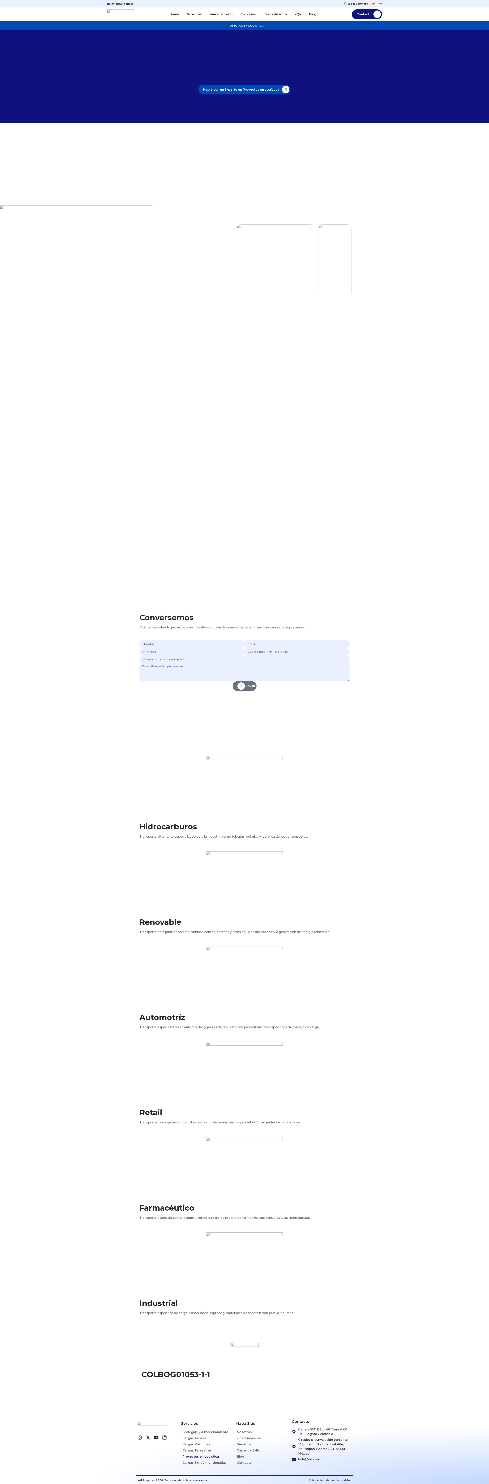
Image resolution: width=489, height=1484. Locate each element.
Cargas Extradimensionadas (204, 1462)
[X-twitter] (148, 1437)
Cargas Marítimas (196, 1444)
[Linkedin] (164, 1437)
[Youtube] (156, 1437)
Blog (312, 14)
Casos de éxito (275, 14)
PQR (298, 14)
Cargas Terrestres (197, 1450)
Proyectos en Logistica (200, 1456)
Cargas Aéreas (194, 1438)
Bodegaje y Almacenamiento (205, 1432)
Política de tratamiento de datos (330, 1480)
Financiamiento (221, 14)
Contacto (244, 1462)
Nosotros (194, 14)
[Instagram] (140, 1437)
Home (174, 14)
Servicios (248, 14)
